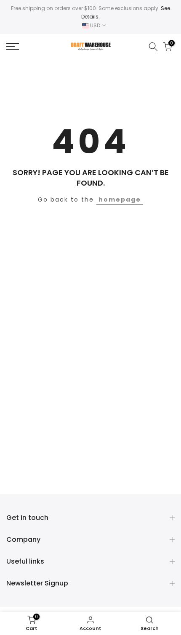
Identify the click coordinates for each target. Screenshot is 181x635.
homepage (119, 199)
